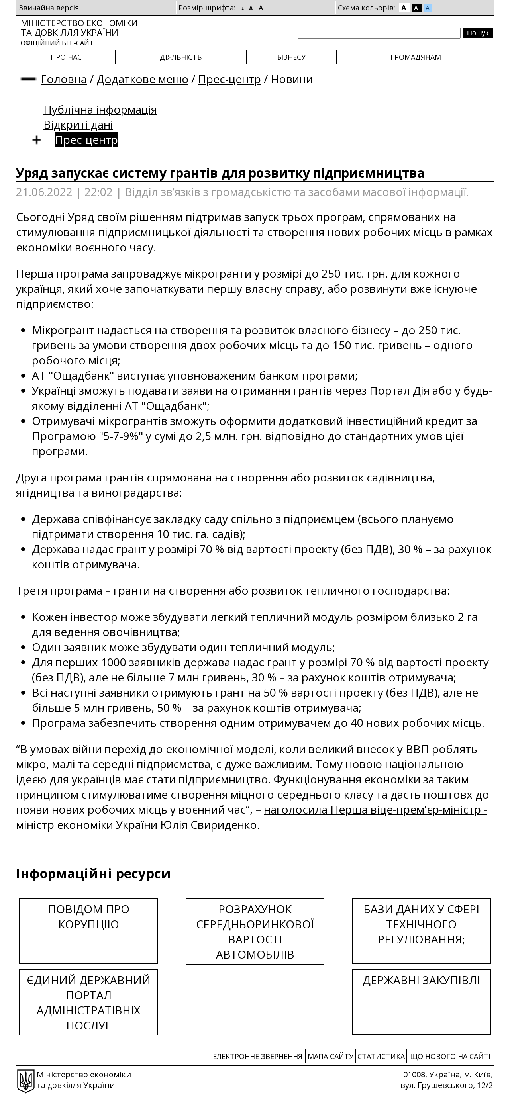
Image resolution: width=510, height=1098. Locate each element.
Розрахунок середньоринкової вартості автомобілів (255, 931)
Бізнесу (291, 57)
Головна (64, 78)
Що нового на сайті (450, 1056)
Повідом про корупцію (88, 916)
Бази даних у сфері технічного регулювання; (421, 924)
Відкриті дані (78, 124)
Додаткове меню (142, 78)
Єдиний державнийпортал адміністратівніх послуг (89, 1002)
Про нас (66, 57)
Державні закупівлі (421, 979)
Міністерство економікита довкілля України (79, 32)
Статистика (381, 1056)
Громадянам (415, 57)
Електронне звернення (257, 1056)
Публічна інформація (100, 109)
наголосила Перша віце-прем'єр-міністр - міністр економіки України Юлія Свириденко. (251, 817)
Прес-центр (229, 78)
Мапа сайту (330, 1056)
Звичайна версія (49, 7)
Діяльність (181, 57)
